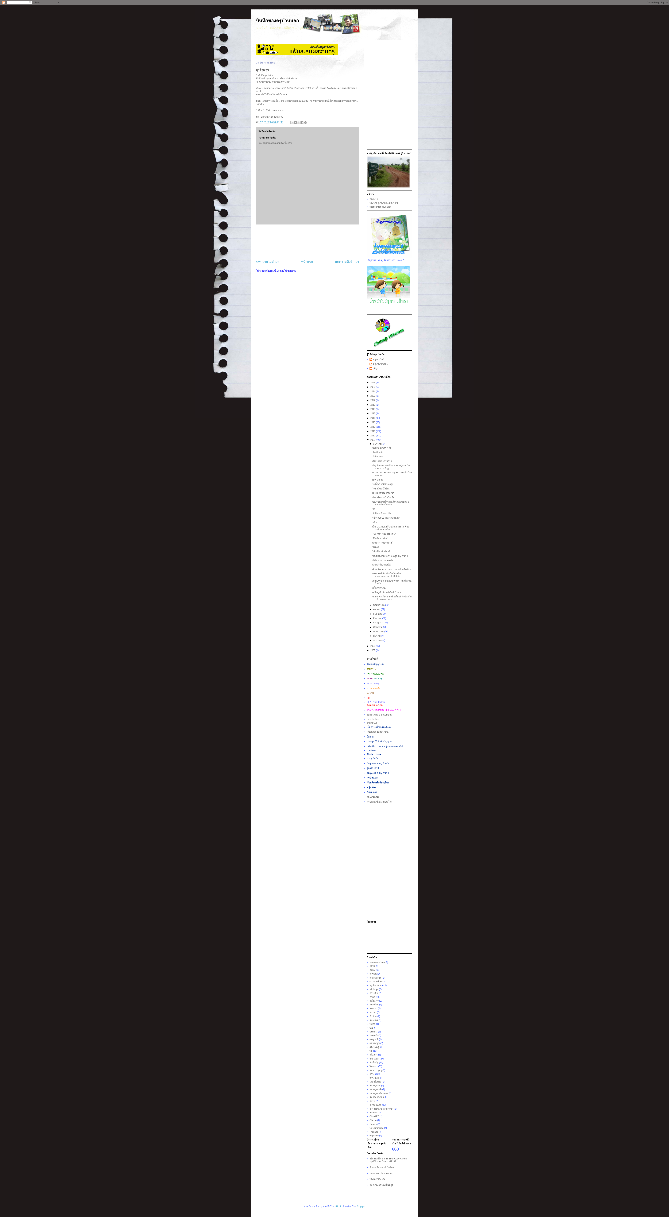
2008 (373, 646)
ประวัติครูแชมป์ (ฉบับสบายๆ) (384, 203)
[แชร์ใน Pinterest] (305, 122)
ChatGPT (374, 1116)
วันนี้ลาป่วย (377, 456)
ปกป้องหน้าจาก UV (381, 513)
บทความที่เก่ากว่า (347, 262)
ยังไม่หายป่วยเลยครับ (382, 560)
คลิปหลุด (374, 989)
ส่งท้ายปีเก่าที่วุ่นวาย (382, 461)
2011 (373, 431)
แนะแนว (374, 1020)
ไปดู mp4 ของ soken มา (384, 534)
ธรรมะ (373, 1012)
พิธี (371, 1051)
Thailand (374, 1131)
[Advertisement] (307, 242)
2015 (373, 413)
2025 (373, 387)
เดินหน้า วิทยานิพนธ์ (382, 542)
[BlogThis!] (295, 122)
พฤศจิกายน (379, 605)
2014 (373, 418)
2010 (373, 435)
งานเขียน (374, 1004)
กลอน (372, 970)
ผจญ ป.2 (374, 1039)
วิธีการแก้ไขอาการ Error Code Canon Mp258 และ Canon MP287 (388, 1160)
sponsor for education (380, 206)
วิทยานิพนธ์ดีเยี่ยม (381, 488)
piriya (375, 368)
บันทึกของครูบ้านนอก (277, 20)
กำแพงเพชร (375, 977)
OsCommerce (376, 1128)
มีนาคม (377, 636)
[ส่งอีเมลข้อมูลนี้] (292, 122)
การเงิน (373, 973)
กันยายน (377, 614)
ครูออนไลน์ (378, 359)
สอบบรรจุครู (376, 1070)
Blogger (360, 1206)
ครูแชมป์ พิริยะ (380, 364)
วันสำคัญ (374, 1062)
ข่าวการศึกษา (376, 981)
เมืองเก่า (374, 1054)
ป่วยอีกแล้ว (377, 452)
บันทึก (372, 1024)
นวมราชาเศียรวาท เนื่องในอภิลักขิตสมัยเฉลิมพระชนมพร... (392, 598)
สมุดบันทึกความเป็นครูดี (381, 1185)
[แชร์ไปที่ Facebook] (302, 122)
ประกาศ (373, 1031)
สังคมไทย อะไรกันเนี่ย (383, 497)
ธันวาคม (377, 444)
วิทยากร (374, 1066)
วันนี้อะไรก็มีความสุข (382, 484)
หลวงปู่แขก (375, 1085)
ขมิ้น (374, 522)
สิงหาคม (377, 618)
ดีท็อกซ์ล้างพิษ (379, 588)
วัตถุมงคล (374, 1058)
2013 (373, 422)
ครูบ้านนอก (375, 985)
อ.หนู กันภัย (375, 1105)
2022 (373, 400)
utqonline (374, 1135)
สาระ (372, 1074)
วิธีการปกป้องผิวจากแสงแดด (386, 517)
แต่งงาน (373, 1008)
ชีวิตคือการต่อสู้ (379, 538)
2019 (373, 404)
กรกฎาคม (378, 622)
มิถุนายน (378, 627)
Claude (373, 1120)
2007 (373, 650)
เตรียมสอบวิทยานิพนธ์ (383, 493)
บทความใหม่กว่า (267, 262)
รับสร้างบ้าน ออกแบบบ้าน (379, 714)
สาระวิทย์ (374, 1078)
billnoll (338, 1206)
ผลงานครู (374, 1047)
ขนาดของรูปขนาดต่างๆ (381, 1173)
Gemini (373, 1124)
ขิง (373, 509)
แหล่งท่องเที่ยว (377, 1097)
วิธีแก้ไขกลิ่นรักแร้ (381, 551)
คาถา (372, 997)
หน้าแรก (307, 262)
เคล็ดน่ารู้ (374, 1000)
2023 (373, 396)
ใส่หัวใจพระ (375, 1081)
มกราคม (377, 640)
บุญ (371, 1028)
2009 (373, 440)
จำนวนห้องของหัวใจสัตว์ (382, 1167)
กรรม (372, 966)
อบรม (372, 1101)
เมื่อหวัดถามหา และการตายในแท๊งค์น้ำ (391, 569)
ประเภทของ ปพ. (378, 1179)
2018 (373, 409)
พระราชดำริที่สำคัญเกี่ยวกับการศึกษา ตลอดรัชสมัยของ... (390, 503)
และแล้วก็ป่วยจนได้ (381, 564)
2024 (373, 391)
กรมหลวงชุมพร (377, 962)
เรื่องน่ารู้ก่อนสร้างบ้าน (378, 732)
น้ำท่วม (373, 1016)
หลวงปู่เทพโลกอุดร (379, 1093)
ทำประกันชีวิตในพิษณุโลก (379, 801)
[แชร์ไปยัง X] (299, 122)
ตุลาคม (377, 609)
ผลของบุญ (375, 1043)
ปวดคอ (375, 547)
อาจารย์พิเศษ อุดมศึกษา (381, 1108)
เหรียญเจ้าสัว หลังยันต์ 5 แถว (386, 592)
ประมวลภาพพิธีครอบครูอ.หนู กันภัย (390, 556)
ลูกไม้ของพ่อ (373, 797)
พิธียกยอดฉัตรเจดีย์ (381, 448)
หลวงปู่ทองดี (376, 1089)
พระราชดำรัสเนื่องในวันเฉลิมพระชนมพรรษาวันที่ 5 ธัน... (387, 575)
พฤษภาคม (378, 631)
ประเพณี (374, 1035)
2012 (373, 426)
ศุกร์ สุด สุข (377, 479)
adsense (374, 1112)
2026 (373, 382)
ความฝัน (374, 993)
